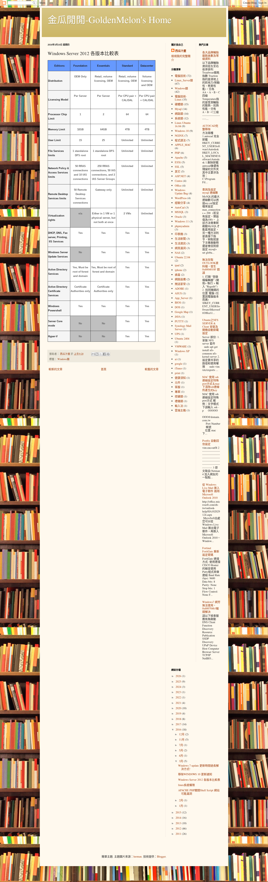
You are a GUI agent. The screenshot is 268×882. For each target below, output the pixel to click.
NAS (177, 253)
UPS (177, 334)
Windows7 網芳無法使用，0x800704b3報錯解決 (211, 607)
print (177, 373)
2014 (179, 817)
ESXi (178, 162)
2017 (179, 724)
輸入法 (179, 406)
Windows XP (182, 351)
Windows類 (63, 359)
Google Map (182, 312)
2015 (179, 812)
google (178, 363)
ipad (177, 265)
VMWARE (181, 346)
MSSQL (179, 212)
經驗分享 (180, 203)
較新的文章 (55, 369)
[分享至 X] (101, 354)
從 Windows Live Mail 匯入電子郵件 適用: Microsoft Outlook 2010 (211, 491)
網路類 (179, 113)
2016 (179, 729)
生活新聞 (180, 238)
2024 (179, 687)
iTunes (178, 368)
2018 (179, 719)
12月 (182, 734)
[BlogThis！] (97, 354)
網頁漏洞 (180, 248)
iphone (178, 270)
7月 (181, 745)
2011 (179, 834)
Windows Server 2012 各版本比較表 (199, 779)
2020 (179, 708)
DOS (177, 307)
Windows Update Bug (181, 191)
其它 (177, 171)
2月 (181, 800)
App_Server (181, 298)
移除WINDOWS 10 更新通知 (195, 774)
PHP (177, 153)
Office (178, 185)
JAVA (178, 316)
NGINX (179, 135)
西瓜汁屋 (180, 51)
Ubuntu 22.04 (182, 257)
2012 (179, 828)
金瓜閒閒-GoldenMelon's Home (109, 19)
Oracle (178, 216)
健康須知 (180, 378)
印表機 (179, 234)
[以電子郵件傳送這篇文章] (93, 354)
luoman (137, 856)
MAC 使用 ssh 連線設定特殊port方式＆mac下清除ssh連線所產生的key (211, 383)
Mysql (178, 109)
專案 (177, 391)
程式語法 (180, 140)
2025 (179, 681)
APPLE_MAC (183, 145)
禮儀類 (179, 401)
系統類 (179, 118)
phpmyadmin (182, 226)
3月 (181, 761)
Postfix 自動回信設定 (210, 442)
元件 (177, 382)
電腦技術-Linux (181, 98)
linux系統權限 (186, 785)
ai (176, 359)
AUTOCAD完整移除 (210, 127)
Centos (178, 181)
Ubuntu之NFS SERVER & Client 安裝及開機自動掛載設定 (210, 326)
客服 (177, 387)
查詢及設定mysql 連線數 (210, 191)
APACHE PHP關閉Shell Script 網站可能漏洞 (199, 791)
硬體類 (179, 104)
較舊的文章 (152, 369)
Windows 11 (182, 221)
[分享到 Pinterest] (108, 354)
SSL (177, 167)
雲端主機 (180, 410)
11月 (182, 739)
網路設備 (180, 279)
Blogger (161, 856)
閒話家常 (180, 284)
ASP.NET (180, 176)
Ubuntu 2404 (182, 338)
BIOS (178, 302)
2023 (179, 692)
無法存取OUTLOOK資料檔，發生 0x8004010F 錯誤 (211, 266)
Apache (179, 157)
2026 (179, 676)
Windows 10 (182, 131)
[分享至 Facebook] (104, 354)
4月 (181, 755)
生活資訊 (180, 243)
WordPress (181, 198)
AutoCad (180, 207)
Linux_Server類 (184, 80)
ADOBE (179, 288)
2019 (179, 713)
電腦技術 (180, 76)
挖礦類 (179, 396)
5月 (181, 750)
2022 (179, 697)
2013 (179, 823)
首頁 (103, 369)
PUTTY (179, 321)
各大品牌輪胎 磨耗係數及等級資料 (210, 55)
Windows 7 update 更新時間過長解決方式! (198, 767)
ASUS (178, 293)
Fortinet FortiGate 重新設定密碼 (210, 551)
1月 (181, 806)
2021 (179, 703)
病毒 (177, 274)
